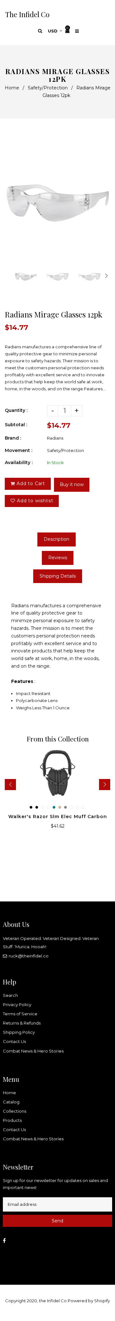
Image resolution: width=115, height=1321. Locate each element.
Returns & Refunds (22, 1023)
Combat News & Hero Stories (33, 1050)
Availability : (19, 462)
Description (56, 539)
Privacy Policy (17, 1004)
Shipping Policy (19, 1032)
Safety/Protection (48, 88)
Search (10, 995)
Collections (14, 1111)
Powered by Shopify (89, 1300)
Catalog (11, 1101)
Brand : (13, 438)
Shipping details (58, 576)
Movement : (18, 450)
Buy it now (72, 484)
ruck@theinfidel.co (29, 955)
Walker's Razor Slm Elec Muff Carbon (57, 816)
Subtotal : (16, 425)
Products (12, 1120)
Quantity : (16, 410)
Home (12, 88)
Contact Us (14, 1041)
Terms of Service (20, 1013)
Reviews (57, 557)
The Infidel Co (27, 14)
